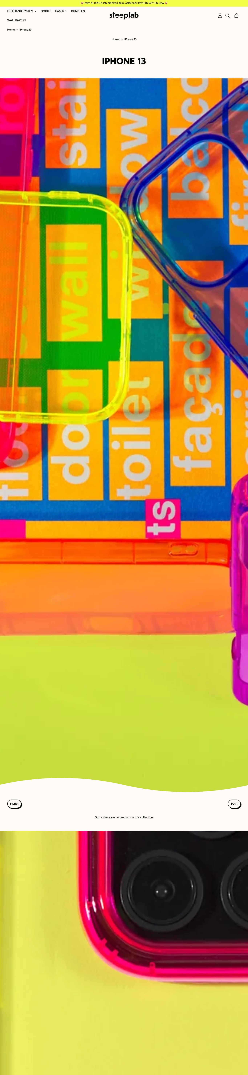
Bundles (78, 11)
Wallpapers (16, 20)
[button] (227, 15)
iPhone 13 (25, 29)
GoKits (46, 11)
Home (11, 29)
